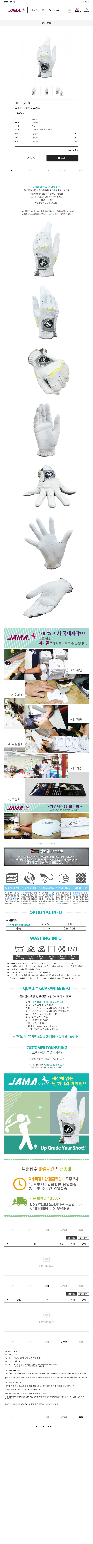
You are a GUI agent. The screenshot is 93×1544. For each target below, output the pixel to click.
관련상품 (81, 170)
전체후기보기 (83, 1238)
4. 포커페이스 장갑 (59, 10)
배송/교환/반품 (63, 170)
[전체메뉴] (5, 10)
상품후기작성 (71, 1238)
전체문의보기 (83, 1294)
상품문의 (46, 170)
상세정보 (12, 170)
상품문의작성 (71, 1294)
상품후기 (29, 170)
